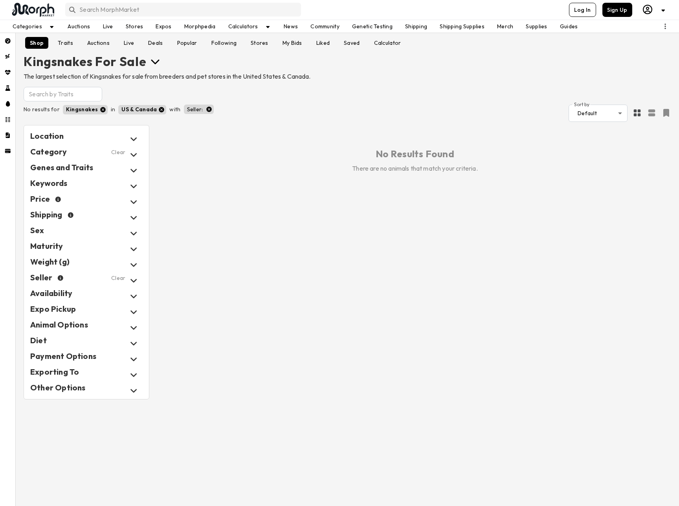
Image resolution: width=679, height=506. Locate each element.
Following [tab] (224, 42)
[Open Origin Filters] (133, 327)
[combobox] (182, 9)
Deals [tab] (155, 42)
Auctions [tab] (98, 42)
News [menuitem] (291, 26)
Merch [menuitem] (505, 26)
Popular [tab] (187, 42)
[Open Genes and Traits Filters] (133, 170)
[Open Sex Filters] (133, 233)
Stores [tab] (259, 42)
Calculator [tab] (387, 42)
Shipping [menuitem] (416, 26)
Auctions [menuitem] (79, 26)
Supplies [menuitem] (536, 26)
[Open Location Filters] (133, 139)
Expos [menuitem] (163, 26)
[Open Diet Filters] (133, 343)
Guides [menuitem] (569, 26)
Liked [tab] (323, 42)
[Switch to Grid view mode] (637, 113)
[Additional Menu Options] (665, 26)
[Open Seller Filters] (133, 280)
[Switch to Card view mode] (652, 113)
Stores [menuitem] (134, 26)
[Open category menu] (155, 61)
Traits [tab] (65, 42)
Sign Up (617, 9)
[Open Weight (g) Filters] (133, 265)
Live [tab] (129, 42)
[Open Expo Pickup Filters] (133, 312)
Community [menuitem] (325, 26)
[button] (85, 109)
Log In (582, 9)
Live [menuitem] (108, 26)
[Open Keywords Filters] (133, 186)
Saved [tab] (352, 42)
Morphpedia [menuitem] (200, 26)
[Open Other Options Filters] (133, 390)
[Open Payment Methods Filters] (133, 359)
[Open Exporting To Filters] (133, 375)
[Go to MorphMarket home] (32, 10)
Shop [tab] (37, 42)
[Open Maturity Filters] (133, 249)
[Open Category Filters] (133, 154)
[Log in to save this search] (666, 113)
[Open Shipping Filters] (133, 217)
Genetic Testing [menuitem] (372, 26)
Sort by (581, 104)
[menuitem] (7, 41)
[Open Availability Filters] (133, 296)
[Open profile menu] (654, 9)
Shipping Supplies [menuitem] (462, 26)
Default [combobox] (587, 113)
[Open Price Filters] (133, 202)
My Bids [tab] (292, 42)
